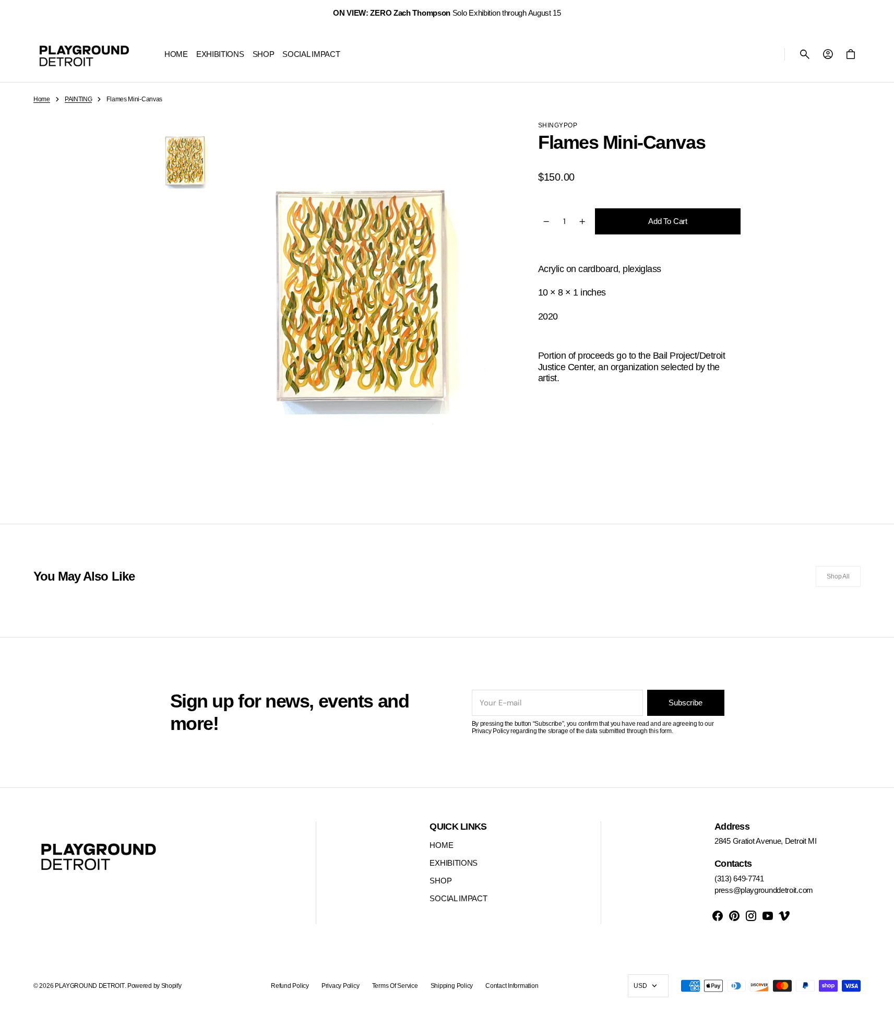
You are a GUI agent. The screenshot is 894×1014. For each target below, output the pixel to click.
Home (41, 99)
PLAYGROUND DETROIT (90, 985)
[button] (804, 54)
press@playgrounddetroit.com (763, 890)
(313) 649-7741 (739, 878)
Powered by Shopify (154, 985)
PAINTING (78, 99)
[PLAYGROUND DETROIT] (84, 54)
